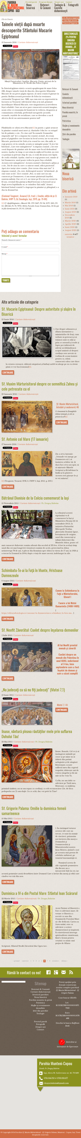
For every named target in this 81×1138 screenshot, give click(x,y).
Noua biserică (30, 6)
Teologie (65, 139)
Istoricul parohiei (69, 102)
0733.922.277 (62, 1078)
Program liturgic (46, 2)
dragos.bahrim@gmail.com (56, 1083)
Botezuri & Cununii (45, 6)
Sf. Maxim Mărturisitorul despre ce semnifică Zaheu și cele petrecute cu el (40, 386)
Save (16, 46)
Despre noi (59, 2)
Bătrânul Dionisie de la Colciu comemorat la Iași (35, 498)
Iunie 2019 (69, 209)
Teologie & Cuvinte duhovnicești (59, 7)
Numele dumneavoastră (11, 240)
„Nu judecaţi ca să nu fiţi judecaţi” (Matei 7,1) (33, 690)
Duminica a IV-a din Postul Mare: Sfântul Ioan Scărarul (39, 893)
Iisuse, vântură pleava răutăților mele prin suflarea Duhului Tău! (37, 733)
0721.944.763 (49, 1078)
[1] (33, 128)
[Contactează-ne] (64, 972)
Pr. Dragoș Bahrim (50, 503)
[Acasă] (12, 6)
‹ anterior (68, 234)
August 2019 (70, 212)
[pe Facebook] (49, 972)
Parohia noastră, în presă (70, 114)
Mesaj (4, 254)
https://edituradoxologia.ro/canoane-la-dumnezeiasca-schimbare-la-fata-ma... (37, 613)
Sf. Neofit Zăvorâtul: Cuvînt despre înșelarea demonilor (40, 630)
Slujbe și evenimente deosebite (70, 127)
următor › (71, 237)
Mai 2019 (69, 206)
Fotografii (73, 4)
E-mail (5, 247)
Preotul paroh (31, 2)
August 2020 (70, 230)
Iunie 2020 (70, 227)
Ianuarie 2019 (71, 197)
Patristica (66, 120)
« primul (16, 961)
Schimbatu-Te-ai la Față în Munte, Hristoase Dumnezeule (32, 572)
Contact (69, 2)
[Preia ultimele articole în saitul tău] (71, 972)
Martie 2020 (70, 221)
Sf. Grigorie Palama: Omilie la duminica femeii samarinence (34, 810)
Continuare (7, 372)
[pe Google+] (56, 972)
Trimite (5, 280)
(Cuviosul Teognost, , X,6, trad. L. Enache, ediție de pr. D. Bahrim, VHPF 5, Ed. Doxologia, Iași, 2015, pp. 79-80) (29, 197)
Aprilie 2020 (70, 224)
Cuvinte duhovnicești (28, 42)
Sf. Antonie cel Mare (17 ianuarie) (25, 439)
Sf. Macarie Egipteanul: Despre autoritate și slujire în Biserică (39, 311)
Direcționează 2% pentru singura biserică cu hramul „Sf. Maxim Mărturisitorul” (71, 43)
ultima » (64, 961)
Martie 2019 (70, 203)
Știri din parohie (69, 134)
